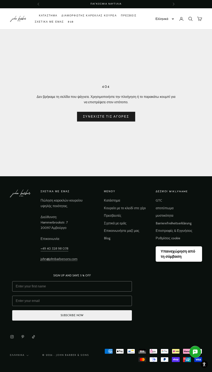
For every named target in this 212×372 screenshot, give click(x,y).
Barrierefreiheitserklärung (174, 223)
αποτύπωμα (164, 208)
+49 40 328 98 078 (54, 248)
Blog (107, 238)
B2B (70, 22)
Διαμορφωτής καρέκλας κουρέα (89, 16)
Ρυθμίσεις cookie (168, 238)
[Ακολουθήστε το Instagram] (12, 337)
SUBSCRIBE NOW (72, 315)
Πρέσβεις (128, 16)
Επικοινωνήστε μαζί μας (121, 231)
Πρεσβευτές (112, 216)
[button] (204, 364)
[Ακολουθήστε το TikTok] (33, 337)
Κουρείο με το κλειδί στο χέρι (125, 208)
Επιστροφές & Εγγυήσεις (174, 231)
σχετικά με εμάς (49, 22)
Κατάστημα (48, 16)
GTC (159, 200)
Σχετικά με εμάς (115, 223)
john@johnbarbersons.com (59, 259)
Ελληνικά (17, 355)
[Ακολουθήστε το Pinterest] (23, 337)
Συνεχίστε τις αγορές (106, 116)
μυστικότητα (164, 216)
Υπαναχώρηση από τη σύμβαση (178, 254)
